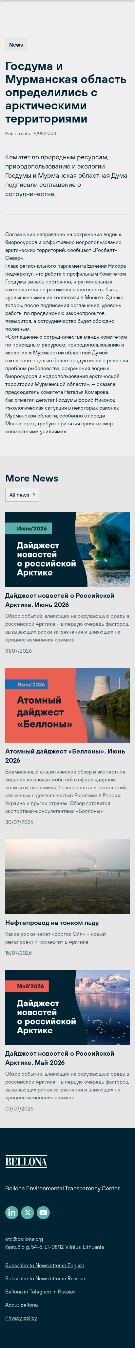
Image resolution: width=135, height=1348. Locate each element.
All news (19, 495)
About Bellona (21, 1305)
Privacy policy (21, 1318)
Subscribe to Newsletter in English (44, 1265)
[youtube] (43, 1212)
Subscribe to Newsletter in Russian (45, 1278)
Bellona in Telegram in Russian (40, 1291)
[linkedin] (11, 1212)
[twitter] (27, 1212)
